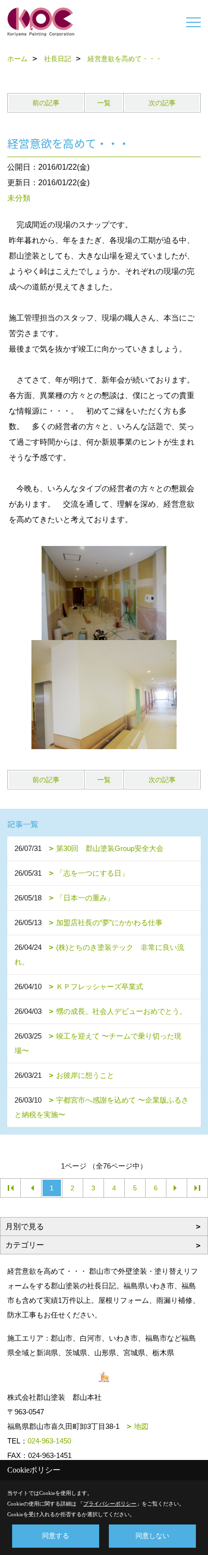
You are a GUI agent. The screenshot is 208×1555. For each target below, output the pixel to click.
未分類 (18, 198)
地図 (141, 1426)
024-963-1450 (49, 1441)
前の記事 (45, 103)
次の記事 (162, 103)
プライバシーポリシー (109, 1504)
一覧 (104, 103)
